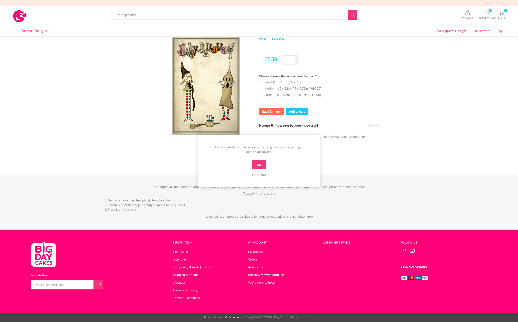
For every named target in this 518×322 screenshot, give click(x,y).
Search (352, 15)
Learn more (259, 175)
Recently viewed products (266, 275)
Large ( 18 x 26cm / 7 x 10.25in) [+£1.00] (292, 95)
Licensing (179, 259)
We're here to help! (261, 283)
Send (98, 284)
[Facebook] (404, 251)
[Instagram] (412, 251)
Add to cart (297, 111)
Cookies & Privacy (185, 290)
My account (467, 18)
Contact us (180, 252)
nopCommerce (229, 317)
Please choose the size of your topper (286, 76)
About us (179, 283)
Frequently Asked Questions (192, 267)
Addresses (255, 267)
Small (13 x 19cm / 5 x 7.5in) (284, 82)
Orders (252, 259)
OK (259, 164)
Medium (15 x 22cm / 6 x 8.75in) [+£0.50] (292, 89)
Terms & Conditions (186, 298)
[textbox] (229, 15)
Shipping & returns (185, 275)
